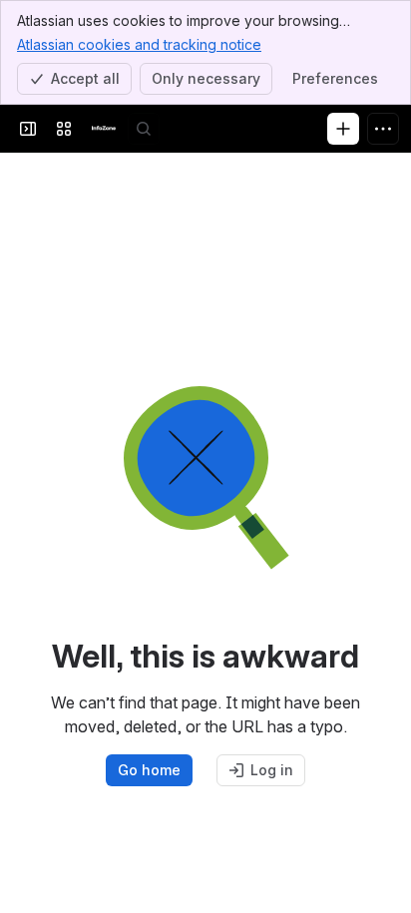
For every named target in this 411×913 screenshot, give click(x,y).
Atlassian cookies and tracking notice (139, 44)
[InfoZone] (104, 129)
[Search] (144, 129)
